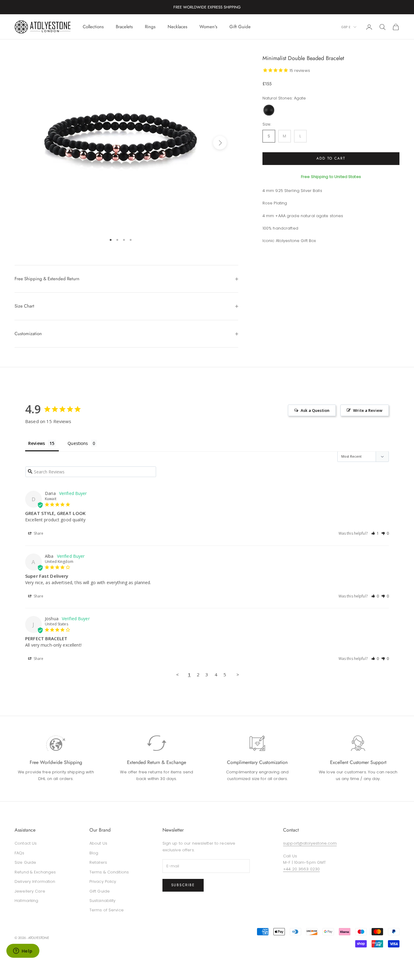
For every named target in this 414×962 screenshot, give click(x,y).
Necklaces (177, 26)
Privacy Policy (102, 881)
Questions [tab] (78, 443)
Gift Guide (240, 26)
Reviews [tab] (36, 443)
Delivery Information (35, 881)
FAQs (20, 853)
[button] (375, 533)
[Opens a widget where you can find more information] (22, 951)
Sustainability (102, 900)
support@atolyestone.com (310, 843)
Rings (150, 26)
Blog (93, 853)
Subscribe (183, 885)
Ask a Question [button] (315, 410)
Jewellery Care (30, 891)
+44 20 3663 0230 (301, 869)
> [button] (237, 674)
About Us (98, 843)
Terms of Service (106, 910)
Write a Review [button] (367, 410)
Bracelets (124, 26)
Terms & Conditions (109, 872)
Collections (93, 26)
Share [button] (38, 533)
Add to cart (331, 158)
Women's (208, 26)
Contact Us (26, 843)
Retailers (98, 862)
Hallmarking (26, 900)
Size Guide (25, 862)
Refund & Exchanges (35, 872)
